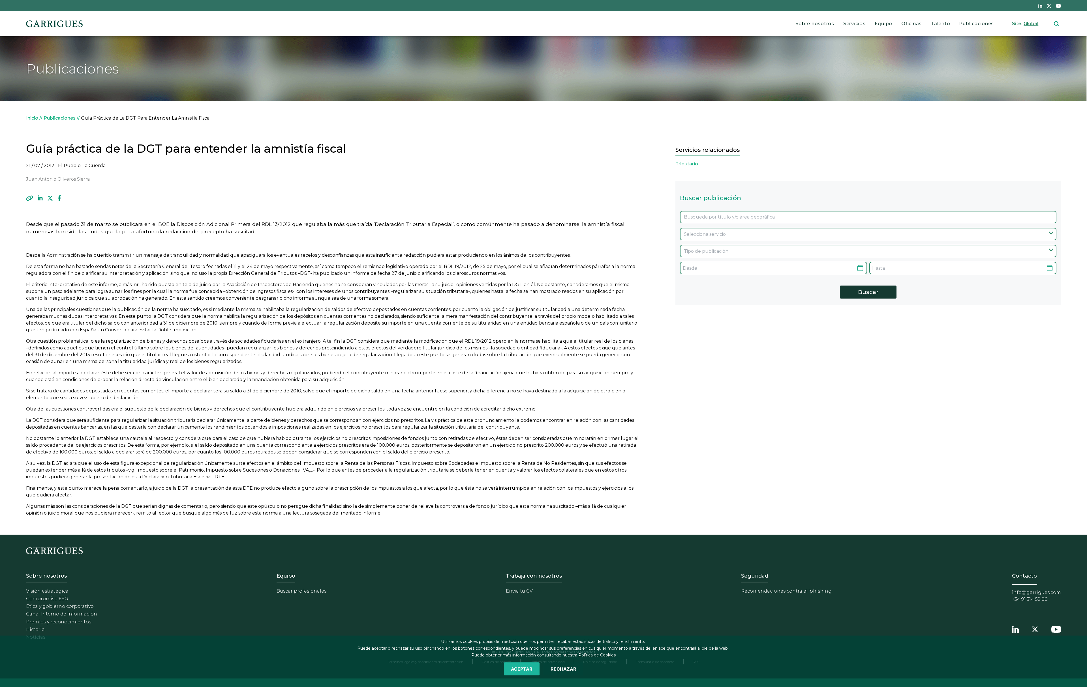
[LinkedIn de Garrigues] (1040, 5)
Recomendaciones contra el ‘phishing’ (787, 591)
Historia (35, 629)
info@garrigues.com (1036, 592)
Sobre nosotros (814, 23)
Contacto (1024, 576)
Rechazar (563, 669)
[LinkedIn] (40, 198)
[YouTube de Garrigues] (1058, 5)
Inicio (32, 118)
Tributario (686, 164)
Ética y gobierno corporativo (60, 606)
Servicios (854, 23)
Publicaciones (976, 23)
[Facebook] (59, 198)
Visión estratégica (47, 591)
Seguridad (754, 576)
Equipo (884, 23)
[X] (50, 198)
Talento (940, 23)
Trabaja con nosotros (534, 576)
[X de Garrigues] (1049, 5)
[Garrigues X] (1035, 628)
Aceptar (521, 669)
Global (1031, 23)
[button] (29, 198)
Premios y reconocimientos (58, 622)
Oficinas (911, 23)
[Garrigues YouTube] (1056, 628)
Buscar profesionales (301, 591)
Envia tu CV (519, 591)
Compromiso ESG (47, 598)
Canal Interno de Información (61, 614)
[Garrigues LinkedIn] (1015, 628)
